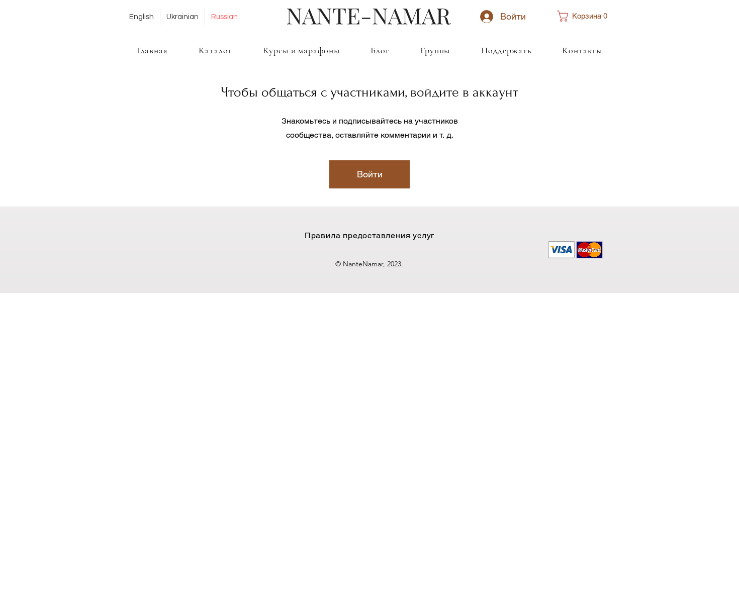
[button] (586, 16)
